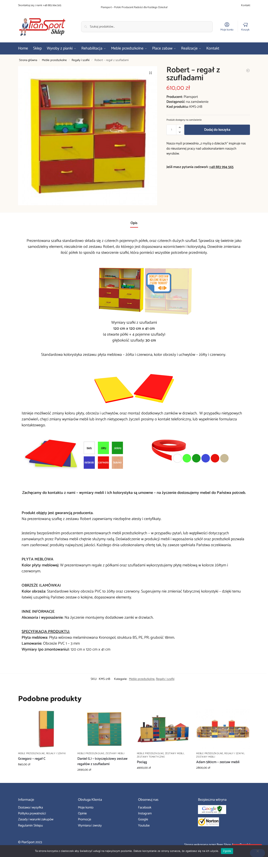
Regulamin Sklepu (30, 825)
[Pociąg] (163, 729)
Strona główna (28, 60)
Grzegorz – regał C (31, 759)
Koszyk (245, 30)
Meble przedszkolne (54, 60)
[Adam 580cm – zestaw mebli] (223, 729)
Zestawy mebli (115, 753)
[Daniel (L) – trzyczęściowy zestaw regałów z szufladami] (104, 729)
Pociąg (142, 762)
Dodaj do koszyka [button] (45, 773)
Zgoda (227, 850)
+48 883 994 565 (52, 5)
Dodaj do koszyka (217, 130)
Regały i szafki (80, 60)
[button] (150, 72)
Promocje (84, 819)
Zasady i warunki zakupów (35, 819)
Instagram (145, 813)
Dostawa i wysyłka (30, 807)
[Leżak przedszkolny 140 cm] (248, 71)
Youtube (144, 825)
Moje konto (226, 30)
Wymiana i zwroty (90, 825)
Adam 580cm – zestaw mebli (217, 762)
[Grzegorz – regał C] (45, 729)
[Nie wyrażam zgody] (257, 853)
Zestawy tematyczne (151, 757)
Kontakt (245, 5)
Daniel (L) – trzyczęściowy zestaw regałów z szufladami (102, 761)
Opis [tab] (134, 223)
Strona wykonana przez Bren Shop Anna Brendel (217, 844)
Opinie (82, 813)
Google (143, 819)
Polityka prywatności (32, 813)
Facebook (144, 807)
